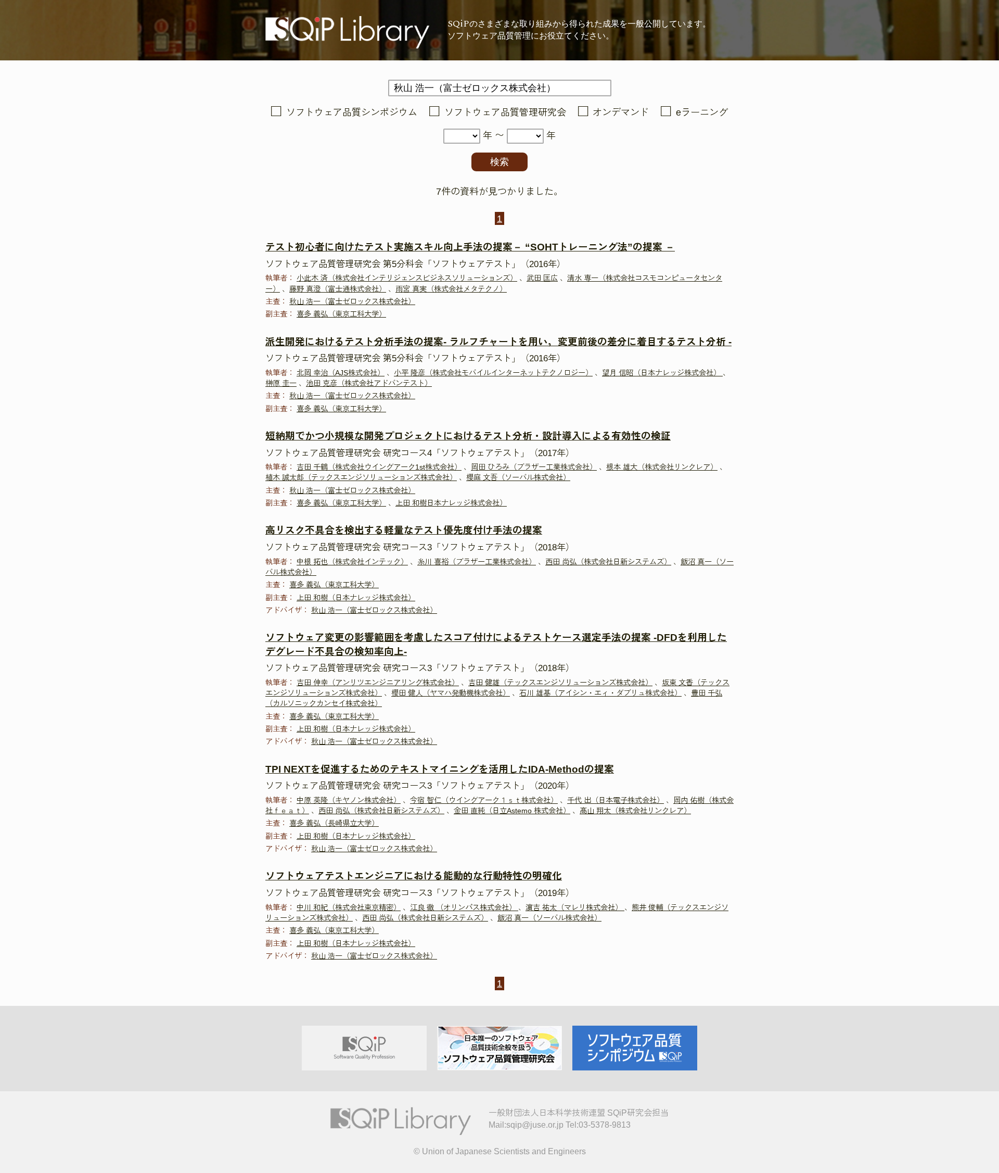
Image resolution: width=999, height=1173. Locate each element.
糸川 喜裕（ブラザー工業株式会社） (476, 562)
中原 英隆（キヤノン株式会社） (349, 800)
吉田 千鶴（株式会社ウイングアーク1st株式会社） (379, 467)
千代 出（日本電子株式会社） (615, 800)
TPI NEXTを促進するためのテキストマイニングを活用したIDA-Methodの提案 (439, 769)
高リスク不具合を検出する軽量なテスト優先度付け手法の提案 (403, 530)
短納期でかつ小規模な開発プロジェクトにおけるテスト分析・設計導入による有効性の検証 (468, 436)
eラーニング (702, 112)
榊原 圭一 (281, 383)
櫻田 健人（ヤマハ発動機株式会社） (450, 693)
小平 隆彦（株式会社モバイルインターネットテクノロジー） (493, 373)
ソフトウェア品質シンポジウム (351, 112)
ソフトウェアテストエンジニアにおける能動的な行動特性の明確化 (413, 876)
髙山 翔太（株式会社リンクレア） (635, 810)
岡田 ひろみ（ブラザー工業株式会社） (534, 467)
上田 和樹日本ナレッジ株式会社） (451, 503)
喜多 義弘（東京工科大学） (341, 314)
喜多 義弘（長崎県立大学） (334, 823)
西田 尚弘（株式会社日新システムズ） (608, 562)
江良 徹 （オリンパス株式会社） (464, 907)
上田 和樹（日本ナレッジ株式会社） (356, 598)
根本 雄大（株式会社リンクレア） (662, 467)
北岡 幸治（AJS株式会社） (341, 373)
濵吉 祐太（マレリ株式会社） (575, 907)
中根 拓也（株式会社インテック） (352, 562)
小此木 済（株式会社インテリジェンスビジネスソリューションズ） (407, 278)
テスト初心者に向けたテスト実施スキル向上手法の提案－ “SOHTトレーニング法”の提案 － (470, 247)
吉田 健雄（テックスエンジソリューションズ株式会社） (560, 682)
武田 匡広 (542, 278)
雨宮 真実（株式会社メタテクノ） (451, 289)
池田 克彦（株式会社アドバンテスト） (369, 383)
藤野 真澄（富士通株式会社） (337, 289)
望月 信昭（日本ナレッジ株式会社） (662, 373)
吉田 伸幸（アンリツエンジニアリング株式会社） (378, 682)
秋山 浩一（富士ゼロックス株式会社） (352, 301)
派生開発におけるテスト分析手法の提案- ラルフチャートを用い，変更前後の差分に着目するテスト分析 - (498, 341)
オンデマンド (621, 112)
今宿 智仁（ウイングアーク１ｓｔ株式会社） (484, 800)
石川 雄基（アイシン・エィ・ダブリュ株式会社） (600, 693)
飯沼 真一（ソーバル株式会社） (549, 918)
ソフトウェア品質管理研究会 (505, 112)
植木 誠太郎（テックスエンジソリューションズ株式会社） (361, 477)
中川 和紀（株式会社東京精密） (349, 907)
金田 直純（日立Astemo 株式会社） (512, 810)
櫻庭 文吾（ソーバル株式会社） (518, 477)
